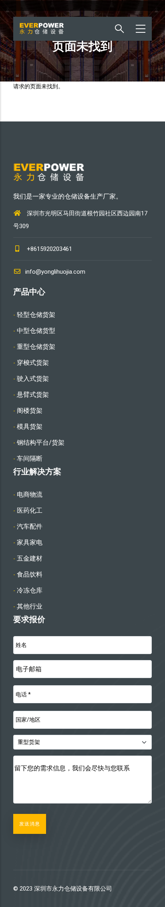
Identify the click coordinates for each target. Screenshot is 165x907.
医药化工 (29, 510)
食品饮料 (29, 574)
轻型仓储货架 (36, 314)
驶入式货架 (33, 378)
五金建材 (29, 558)
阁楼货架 (29, 410)
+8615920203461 (49, 249)
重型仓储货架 (36, 346)
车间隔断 (29, 458)
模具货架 (29, 426)
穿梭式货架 (33, 362)
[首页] (47, 29)
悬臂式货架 (33, 394)
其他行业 (29, 606)
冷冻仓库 (29, 590)
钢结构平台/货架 (40, 442)
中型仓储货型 (36, 330)
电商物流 (29, 494)
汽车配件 (29, 526)
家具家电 (29, 542)
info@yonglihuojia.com (55, 271)
